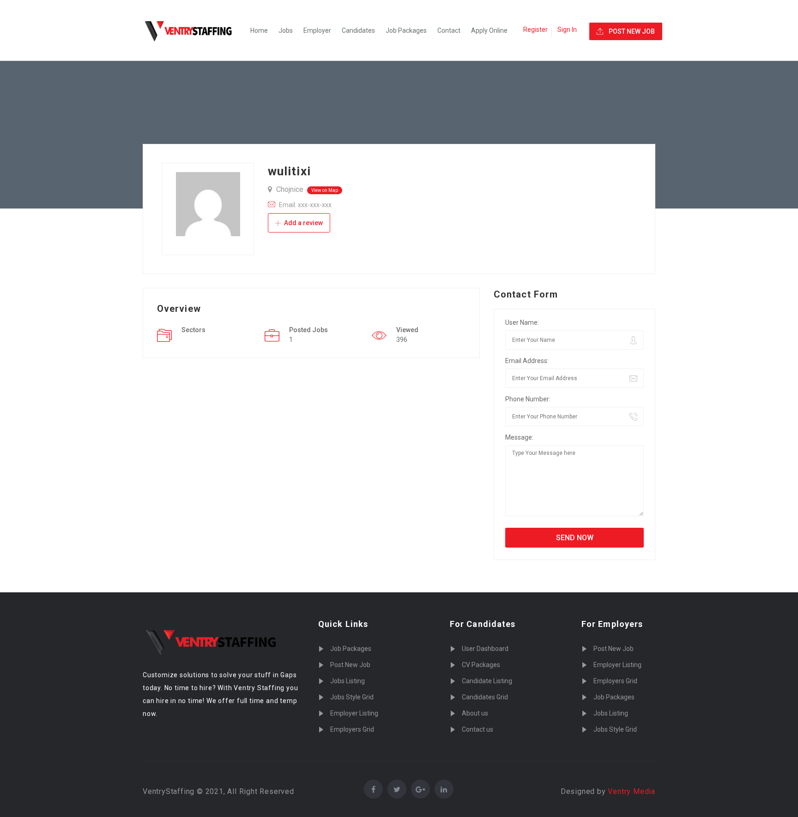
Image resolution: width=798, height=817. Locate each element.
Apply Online (489, 30)
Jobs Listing (347, 681)
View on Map (324, 190)
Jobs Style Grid (352, 697)
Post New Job (350, 664)
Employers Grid (352, 729)
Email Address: (527, 360)
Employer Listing (354, 713)
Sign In (567, 29)
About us (475, 713)
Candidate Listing (487, 681)
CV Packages (481, 664)
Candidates (358, 30)
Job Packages (406, 30)
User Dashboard (485, 648)
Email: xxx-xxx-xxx (305, 205)
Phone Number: (527, 399)
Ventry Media (631, 791)
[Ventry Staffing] (193, 30)
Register (535, 29)
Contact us (477, 729)
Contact (448, 30)
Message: (519, 437)
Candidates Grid (485, 697)
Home (259, 30)
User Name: (522, 322)
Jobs (285, 30)
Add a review (303, 223)
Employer (317, 30)
